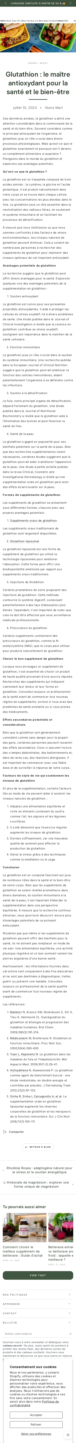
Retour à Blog (40, 1147)
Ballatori (16, 1012)
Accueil (33, 63)
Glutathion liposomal (24, 541)
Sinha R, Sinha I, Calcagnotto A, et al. (36, 1096)
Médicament (19, 1038)
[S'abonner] (71, 1334)
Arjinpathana (19, 1070)
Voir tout (38, 1275)
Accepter (36, 1415)
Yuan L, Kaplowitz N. (24, 1054)
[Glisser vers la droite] (70, 3)
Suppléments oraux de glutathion (33, 520)
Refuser (36, 1424)
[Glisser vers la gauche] (6, 3)
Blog (43, 63)
